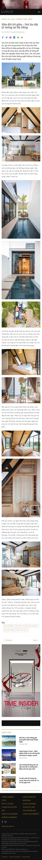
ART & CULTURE (7, 804)
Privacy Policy (26, 857)
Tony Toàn (13, 853)
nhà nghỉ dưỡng (31, 626)
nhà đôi (19, 626)
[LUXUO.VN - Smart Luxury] (7, 11)
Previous (7, 640)
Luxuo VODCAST (29, 797)
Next (36, 640)
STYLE (4, 800)
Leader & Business (9, 817)
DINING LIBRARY (8, 797)
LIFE (3, 810)
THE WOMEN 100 (29, 810)
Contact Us (4, 857)
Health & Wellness (10, 814)
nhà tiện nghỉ (22, 630)
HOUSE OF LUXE (29, 807)
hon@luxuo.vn (24, 849)
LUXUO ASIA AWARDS (31, 814)
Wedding (27, 800)
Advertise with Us (8, 826)
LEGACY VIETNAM (29, 804)
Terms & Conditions (15, 857)
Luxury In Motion (9, 807)
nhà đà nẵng (9, 626)
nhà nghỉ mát (9, 630)
